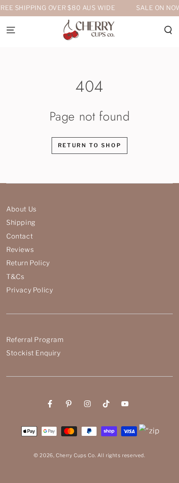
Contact (19, 236)
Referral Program (35, 340)
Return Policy (28, 263)
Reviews (20, 250)
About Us (21, 209)
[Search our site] (168, 30)
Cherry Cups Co (75, 455)
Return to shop (89, 145)
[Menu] (11, 30)
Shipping (21, 222)
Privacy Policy (29, 290)
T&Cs (15, 277)
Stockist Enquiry (33, 353)
